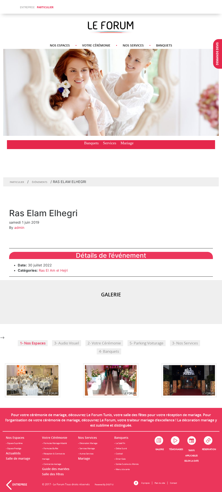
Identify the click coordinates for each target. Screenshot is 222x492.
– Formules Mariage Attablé (54, 443)
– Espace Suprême (14, 443)
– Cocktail (118, 453)
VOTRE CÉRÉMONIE (96, 45)
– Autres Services (85, 453)
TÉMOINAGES (176, 449)
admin (19, 227)
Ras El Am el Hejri (53, 270)
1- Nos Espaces (33, 343)
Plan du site (160, 483)
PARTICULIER (45, 7)
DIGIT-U (110, 484)
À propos (145, 483)
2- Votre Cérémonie (104, 343)
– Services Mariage (86, 448)
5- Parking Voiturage (146, 343)
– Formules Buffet (50, 448)
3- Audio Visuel (66, 343)
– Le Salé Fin (119, 443)
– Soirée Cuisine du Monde (126, 464)
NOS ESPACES (60, 45)
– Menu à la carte (122, 469)
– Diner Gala (120, 458)
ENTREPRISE (27, 7)
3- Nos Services (185, 343)
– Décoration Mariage (87, 443)
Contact (173, 483)
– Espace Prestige (13, 448)
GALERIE (159, 449)
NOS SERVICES (133, 45)
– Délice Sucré (120, 448)
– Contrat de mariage (51, 464)
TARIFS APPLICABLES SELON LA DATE (191, 455)
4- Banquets (109, 351)
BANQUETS (164, 45)
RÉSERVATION (209, 449)
